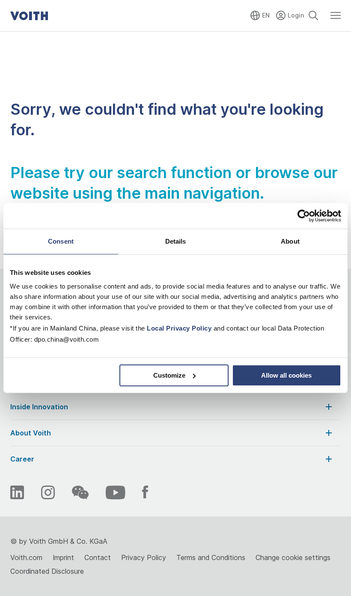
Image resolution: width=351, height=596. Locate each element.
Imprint (63, 557)
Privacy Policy (143, 557)
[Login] (290, 14)
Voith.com (26, 557)
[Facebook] (145, 492)
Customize (169, 375)
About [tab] (290, 241)
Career (22, 459)
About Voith (30, 433)
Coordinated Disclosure (47, 571)
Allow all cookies (286, 375)
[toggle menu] (335, 19)
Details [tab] (175, 241)
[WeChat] (80, 492)
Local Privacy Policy (179, 328)
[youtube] (115, 492)
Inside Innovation (39, 406)
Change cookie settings (293, 557)
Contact (97, 557)
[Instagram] (48, 492)
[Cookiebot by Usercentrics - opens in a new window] (303, 215)
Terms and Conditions (210, 557)
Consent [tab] (61, 241)
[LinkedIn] (17, 492)
